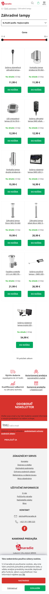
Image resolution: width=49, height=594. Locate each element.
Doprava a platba (24, 465)
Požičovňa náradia (24, 496)
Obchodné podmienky (24, 468)
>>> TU (22, 574)
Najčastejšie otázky (24, 500)
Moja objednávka (24, 478)
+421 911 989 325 (27, 521)
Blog (24, 503)
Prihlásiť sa (10, 439)
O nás (24, 493)
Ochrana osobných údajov (24, 471)
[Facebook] (24, 528)
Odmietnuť (12, 588)
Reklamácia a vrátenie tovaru (24, 475)
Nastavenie (23, 580)
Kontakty (24, 461)
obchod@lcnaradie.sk (27, 516)
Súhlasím (35, 588)
